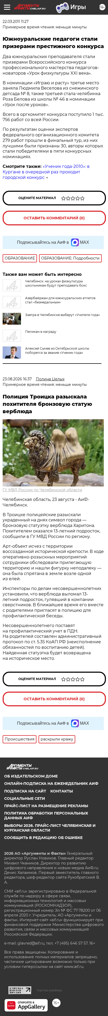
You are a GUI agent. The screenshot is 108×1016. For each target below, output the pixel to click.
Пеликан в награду (40, 332)
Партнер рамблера (49, 990)
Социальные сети (24, 798)
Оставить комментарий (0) (54, 218)
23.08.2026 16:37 (17, 379)
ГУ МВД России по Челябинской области (42, 490)
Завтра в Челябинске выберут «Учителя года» (62, 315)
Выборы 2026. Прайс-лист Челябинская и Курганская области (50, 828)
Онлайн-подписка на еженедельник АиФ (51, 783)
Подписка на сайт (25, 791)
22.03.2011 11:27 (16, 21)
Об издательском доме (31, 776)
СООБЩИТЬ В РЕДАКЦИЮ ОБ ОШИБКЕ (43, 837)
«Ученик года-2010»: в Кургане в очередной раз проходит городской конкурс (46, 172)
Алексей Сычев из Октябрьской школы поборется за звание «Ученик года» (57, 350)
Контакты (61, 791)
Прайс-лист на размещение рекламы (46, 806)
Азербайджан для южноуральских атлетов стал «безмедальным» (60, 300)
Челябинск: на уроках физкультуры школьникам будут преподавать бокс (56, 283)
